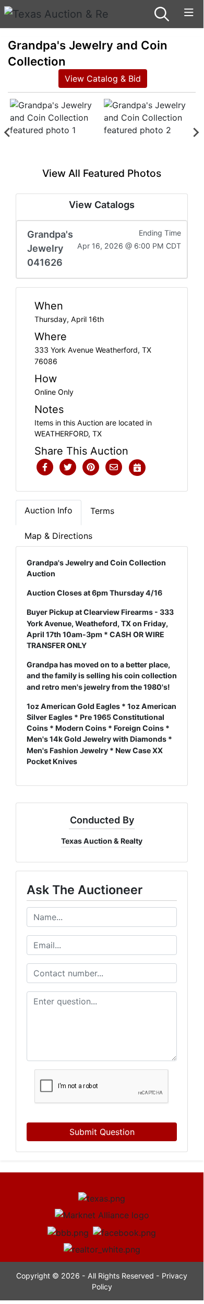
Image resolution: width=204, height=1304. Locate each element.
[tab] (48, 512)
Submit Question (102, 1132)
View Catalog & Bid (103, 78)
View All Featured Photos (101, 173)
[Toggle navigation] (189, 12)
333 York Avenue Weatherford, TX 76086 (92, 355)
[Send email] (113, 467)
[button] (44, 467)
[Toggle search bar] (161, 14)
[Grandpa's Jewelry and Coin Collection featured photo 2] (149, 132)
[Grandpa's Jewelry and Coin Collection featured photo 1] (55, 132)
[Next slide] (195, 132)
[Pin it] (90, 467)
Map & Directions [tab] (58, 536)
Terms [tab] (102, 511)
